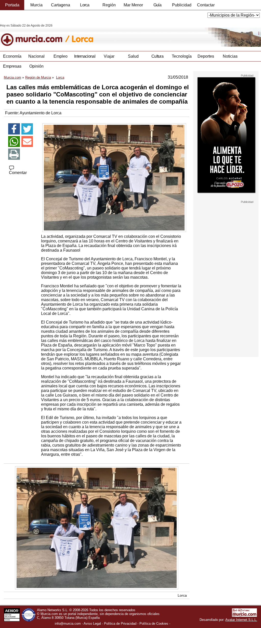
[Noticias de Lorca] (124, 35)
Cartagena (60, 5)
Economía (12, 56)
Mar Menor (133, 5)
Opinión (36, 66)
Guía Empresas (157, 6)
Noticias (230, 56)
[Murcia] (35, 35)
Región (109, 5)
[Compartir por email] (27, 141)
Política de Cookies (153, 623)
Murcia (36, 5)
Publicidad (181, 5)
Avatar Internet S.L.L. (241, 620)
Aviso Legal (92, 623)
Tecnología (182, 56)
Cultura (157, 56)
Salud (133, 56)
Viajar (109, 56)
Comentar (18, 172)
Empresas (12, 66)
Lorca (84, 5)
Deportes (206, 56)
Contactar (206, 5)
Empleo (61, 56)
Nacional (36, 56)
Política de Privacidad (120, 623)
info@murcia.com (68, 623)
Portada (12, 5)
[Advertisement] (226, 280)
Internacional (84, 56)
